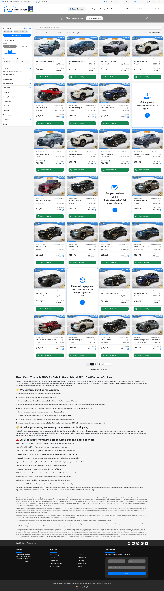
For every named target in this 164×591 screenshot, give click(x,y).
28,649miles (125, 64)
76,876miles (125, 296)
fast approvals (51, 397)
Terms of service (55, 566)
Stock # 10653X (40, 59)
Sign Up (126, 573)
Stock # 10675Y (138, 337)
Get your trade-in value (94, 18)
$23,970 (104, 255)
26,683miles (92, 110)
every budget (56, 393)
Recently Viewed (154, 2)
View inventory (54, 555)
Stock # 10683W (73, 337)
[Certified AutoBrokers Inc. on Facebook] (128, 543)
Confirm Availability (45, 77)
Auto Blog (81, 561)
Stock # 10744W (138, 198)
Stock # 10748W (105, 105)
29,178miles (60, 64)
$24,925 (72, 348)
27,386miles (157, 296)
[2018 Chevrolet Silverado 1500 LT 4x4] (49, 325)
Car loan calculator (56, 563)
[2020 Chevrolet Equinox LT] (82, 46)
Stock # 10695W (105, 59)
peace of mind (67, 416)
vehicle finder (83, 408)
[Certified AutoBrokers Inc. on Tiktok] (141, 543)
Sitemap (80, 566)
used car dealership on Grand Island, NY (31, 385)
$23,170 (104, 301)
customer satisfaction (67, 419)
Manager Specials (106, 9)
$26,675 (39, 116)
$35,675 (39, 301)
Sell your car (54, 561)
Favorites (140, 2)
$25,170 (137, 69)
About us (52, 558)
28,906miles (125, 110)
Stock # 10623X (105, 291)
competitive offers (93, 404)
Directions (81, 555)
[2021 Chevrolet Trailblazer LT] (49, 46)
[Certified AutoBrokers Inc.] (18, 9)
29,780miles (157, 203)
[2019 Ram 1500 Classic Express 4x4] (49, 186)
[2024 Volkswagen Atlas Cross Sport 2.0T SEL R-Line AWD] (147, 325)
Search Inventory (78, 9)
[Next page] (109, 364)
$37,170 (137, 348)
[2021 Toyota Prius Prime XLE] (114, 278)
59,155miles (60, 342)
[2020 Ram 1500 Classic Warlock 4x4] (147, 139)
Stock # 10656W (105, 337)
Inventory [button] (92, 9)
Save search (18, 35)
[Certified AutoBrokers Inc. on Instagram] (137, 543)
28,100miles (157, 342)
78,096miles (60, 203)
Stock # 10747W (138, 59)
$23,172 (39, 208)
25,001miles (92, 157)
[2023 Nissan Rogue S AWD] (49, 139)
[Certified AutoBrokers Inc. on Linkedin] (146, 543)
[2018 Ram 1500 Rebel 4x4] (49, 93)
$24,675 (72, 116)
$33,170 (137, 255)
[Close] (147, 18)
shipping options (59, 412)
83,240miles (60, 296)
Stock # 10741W (40, 244)
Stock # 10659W (73, 198)
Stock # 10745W (73, 151)
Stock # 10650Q (138, 151)
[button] (18, 2)
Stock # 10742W (138, 291)
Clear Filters (27, 28)
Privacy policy (82, 563)
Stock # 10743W (40, 151)
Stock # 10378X (40, 198)
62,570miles (157, 157)
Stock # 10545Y (40, 291)
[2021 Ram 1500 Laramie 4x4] (49, 278)
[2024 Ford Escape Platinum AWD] (114, 139)
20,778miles (92, 342)
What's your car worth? (134, 9)
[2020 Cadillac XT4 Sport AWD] (114, 232)
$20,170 (72, 69)
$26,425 (39, 348)
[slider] (3, 55)
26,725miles (60, 157)
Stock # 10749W (73, 244)
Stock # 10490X (138, 244)
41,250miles (92, 203)
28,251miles (157, 64)
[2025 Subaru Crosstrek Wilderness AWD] (147, 232)
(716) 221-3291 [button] (42, 2)
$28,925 (137, 162)
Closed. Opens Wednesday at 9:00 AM (118, 2)
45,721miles (92, 64)
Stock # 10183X (40, 337)
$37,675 (104, 69)
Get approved (82, 558)
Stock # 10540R (40, 105)
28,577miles (60, 249)
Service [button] (147, 9)
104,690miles (59, 110)
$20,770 (39, 69)
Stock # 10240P (105, 151)
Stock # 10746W (73, 105)
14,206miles (157, 249)
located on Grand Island (33, 401)
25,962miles (125, 342)
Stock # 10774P (73, 59)
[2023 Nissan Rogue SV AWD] (147, 46)
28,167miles (125, 157)
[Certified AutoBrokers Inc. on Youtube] (132, 543)
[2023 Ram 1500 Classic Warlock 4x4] (114, 46)
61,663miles (125, 249)
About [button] (157, 9)
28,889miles (92, 249)
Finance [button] (118, 9)
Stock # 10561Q (105, 244)
